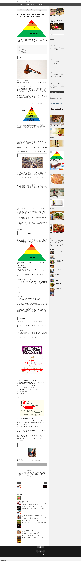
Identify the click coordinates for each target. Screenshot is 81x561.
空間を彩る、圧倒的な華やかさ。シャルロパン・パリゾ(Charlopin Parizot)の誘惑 (58, 280)
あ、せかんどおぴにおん (55, 40)
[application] (57, 26)
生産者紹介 (53, 87)
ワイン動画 (32, 4)
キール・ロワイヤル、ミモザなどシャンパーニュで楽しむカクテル (32, 515)
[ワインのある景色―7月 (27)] (52, 285)
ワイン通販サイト (20, 4)
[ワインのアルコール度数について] (19, 541)
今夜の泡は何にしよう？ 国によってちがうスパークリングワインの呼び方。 (33, 506)
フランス (37, 18)
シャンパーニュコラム (55, 49)
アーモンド (58, 240)
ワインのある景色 (54, 65)
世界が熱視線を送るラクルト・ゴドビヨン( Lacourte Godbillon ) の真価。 (58, 275)
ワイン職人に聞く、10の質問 (56, 76)
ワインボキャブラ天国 (55, 72)
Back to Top (40, 547)
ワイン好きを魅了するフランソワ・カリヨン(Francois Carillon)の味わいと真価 (59, 257)
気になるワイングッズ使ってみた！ (56, 85)
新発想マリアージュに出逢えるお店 (56, 83)
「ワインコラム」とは (39, 4)
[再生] (51, 29)
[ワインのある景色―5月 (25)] (52, 294)
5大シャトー (60, 242)
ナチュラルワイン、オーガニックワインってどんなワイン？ (31, 520)
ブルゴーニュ (39, 18)
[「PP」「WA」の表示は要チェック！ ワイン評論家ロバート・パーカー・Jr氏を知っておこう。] (45, 486)
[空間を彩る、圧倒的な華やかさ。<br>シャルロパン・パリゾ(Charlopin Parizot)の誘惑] (52, 280)
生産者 (42, 18)
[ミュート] (61, 29)
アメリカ (59, 244)
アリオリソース (56, 241)
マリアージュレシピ (54, 61)
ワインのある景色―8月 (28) (57, 269)
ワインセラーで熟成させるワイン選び (27, 530)
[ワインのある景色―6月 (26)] (52, 290)
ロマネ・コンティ (22, 312)
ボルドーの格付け (21, 49)
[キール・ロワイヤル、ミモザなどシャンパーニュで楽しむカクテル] (19, 517)
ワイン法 (20, 48)
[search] (63, 34)
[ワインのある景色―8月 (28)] (52, 271)
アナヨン (61, 245)
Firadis (43, 554)
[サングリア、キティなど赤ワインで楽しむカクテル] (19, 498)
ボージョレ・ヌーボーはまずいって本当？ (55, 196)
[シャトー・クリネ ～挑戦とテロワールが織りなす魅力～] (52, 267)
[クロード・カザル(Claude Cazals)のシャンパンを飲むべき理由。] (52, 262)
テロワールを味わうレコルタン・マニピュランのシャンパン (31, 535)
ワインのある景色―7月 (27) (57, 283)
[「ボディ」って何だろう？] (19, 503)
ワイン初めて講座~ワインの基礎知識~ (57, 74)
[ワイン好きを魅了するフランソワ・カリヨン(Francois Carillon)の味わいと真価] (52, 257)
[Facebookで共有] (32, 464)
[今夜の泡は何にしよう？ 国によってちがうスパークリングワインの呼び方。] (19, 508)
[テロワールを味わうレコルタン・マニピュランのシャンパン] (19, 537)
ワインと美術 (53, 63)
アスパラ (54, 244)
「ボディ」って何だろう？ (26, 501)
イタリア (34, 18)
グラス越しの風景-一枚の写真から (56, 45)
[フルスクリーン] (62, 29)
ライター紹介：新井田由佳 (22, 52)
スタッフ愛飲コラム (54, 51)
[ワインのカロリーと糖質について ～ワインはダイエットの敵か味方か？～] (19, 486)
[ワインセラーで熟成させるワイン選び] (19, 532)
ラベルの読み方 (21, 51)
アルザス (55, 240)
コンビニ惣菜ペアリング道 (55, 47)
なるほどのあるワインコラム (54, 138)
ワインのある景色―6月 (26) (57, 288)
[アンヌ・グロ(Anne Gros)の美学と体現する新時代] (52, 253)
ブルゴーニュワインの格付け (23, 50)
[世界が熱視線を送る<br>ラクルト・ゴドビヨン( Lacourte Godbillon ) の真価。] (52, 276)
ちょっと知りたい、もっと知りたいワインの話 (27, 18)
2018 (52, 240)
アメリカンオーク (54, 242)
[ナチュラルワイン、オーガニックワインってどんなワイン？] (19, 522)
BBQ (57, 245)
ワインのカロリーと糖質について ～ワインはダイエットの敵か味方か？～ (26, 486)
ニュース (53, 59)
